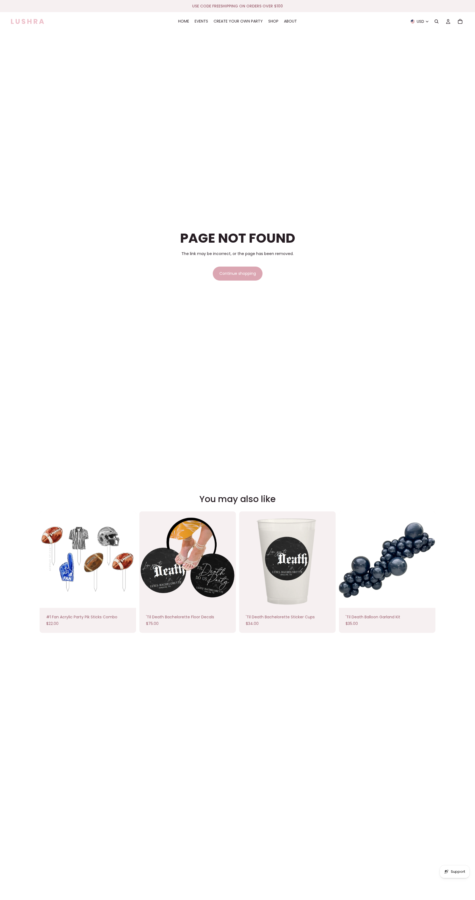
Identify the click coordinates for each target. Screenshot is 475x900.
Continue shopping (237, 273)
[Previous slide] (347, 560)
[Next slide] (427, 560)
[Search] (436, 21)
